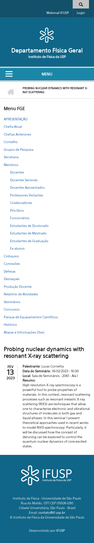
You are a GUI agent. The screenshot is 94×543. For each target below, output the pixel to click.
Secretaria (11, 157)
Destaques (12, 279)
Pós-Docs (17, 210)
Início (11, 92)
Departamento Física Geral (47, 50)
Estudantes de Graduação (29, 241)
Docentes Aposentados (27, 187)
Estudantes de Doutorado (29, 226)
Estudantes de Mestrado (28, 233)
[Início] (47, 34)
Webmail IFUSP (57, 13)
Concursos (12, 309)
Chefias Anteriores (17, 134)
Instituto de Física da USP (47, 57)
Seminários (12, 302)
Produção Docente (18, 287)
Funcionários (19, 218)
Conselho (11, 142)
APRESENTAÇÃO (16, 119)
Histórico (10, 325)
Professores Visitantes (26, 195)
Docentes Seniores (24, 180)
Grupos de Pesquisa (18, 150)
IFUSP (60, 531)
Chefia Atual (13, 127)
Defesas (10, 271)
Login (81, 13)
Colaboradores (21, 203)
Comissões (12, 264)
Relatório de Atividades (21, 294)
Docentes (17, 172)
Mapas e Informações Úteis (24, 332)
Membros (11, 165)
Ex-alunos (17, 248)
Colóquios (11, 256)
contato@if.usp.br (51, 513)
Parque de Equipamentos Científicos (31, 317)
